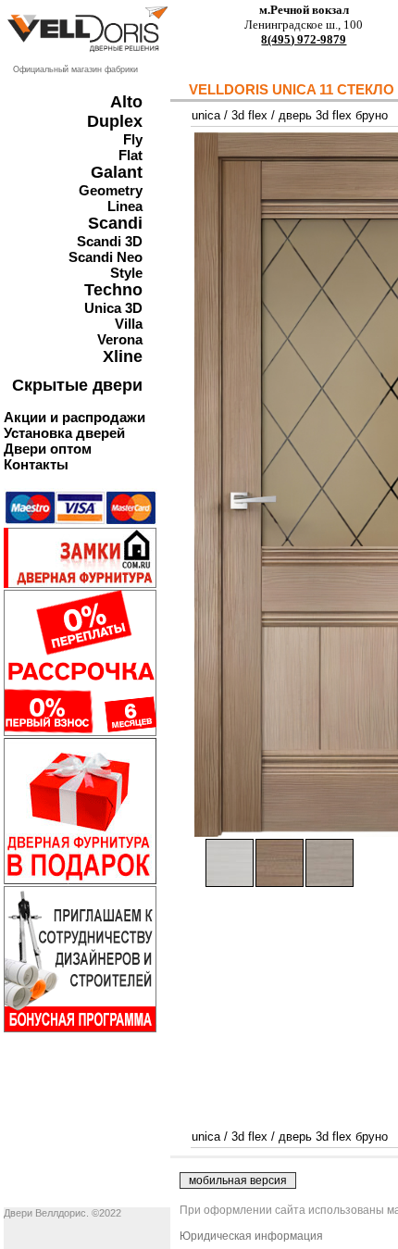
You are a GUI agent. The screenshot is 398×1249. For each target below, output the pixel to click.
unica (206, 115)
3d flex (249, 115)
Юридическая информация (251, 1236)
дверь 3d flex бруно (333, 115)
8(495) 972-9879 (303, 39)
